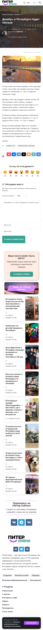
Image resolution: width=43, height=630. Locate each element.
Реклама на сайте (22, 575)
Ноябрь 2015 (10, 146)
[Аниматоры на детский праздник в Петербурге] (32, 333)
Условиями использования (12, 626)
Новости (17, 14)
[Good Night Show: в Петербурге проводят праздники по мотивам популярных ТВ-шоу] (32, 357)
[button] (31, 623)
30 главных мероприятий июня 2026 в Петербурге (14, 479)
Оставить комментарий (18, 37)
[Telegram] (21, 522)
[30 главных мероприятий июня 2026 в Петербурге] (32, 484)
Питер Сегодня (7, 14)
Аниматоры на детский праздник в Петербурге (14, 328)
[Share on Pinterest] (9, 154)
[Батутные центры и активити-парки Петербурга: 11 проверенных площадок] (32, 384)
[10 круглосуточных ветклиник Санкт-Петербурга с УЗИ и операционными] (32, 461)
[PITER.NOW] (9, 3)
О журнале (7, 575)
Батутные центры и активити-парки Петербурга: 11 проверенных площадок (14, 378)
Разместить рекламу (32, 52)
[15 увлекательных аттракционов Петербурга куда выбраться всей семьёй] (32, 436)
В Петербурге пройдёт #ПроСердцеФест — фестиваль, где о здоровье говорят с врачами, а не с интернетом (14, 407)
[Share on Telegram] (19, 154)
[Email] (28, 154)
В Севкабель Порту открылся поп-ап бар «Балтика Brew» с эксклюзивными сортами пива (15, 303)
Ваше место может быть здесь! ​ (21, 257)
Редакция (35, 575)
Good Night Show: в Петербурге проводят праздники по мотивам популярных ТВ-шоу (15, 352)
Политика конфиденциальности (14, 580)
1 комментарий (13, 418)
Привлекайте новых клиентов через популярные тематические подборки (21, 264)
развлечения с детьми (26, 146)
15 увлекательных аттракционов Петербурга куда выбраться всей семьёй (13, 431)
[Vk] (14, 522)
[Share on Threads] (24, 154)
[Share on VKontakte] (14, 154)
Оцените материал (8, 195)
